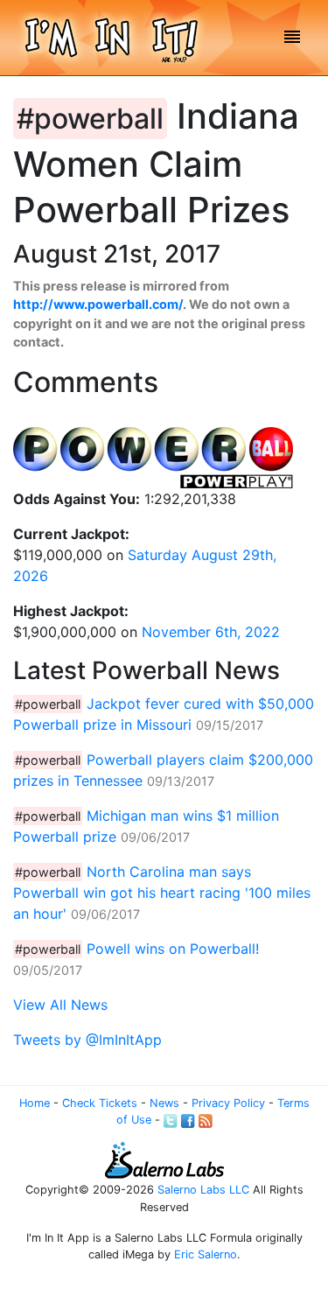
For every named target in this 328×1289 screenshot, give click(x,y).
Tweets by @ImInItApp (87, 1039)
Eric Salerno (205, 1254)
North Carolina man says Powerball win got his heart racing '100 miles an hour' (162, 892)
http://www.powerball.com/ (98, 304)
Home (34, 1103)
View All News (60, 1004)
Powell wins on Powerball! (173, 948)
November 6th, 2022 (211, 632)
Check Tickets (99, 1103)
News (164, 1103)
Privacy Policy (228, 1103)
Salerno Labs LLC (203, 1189)
